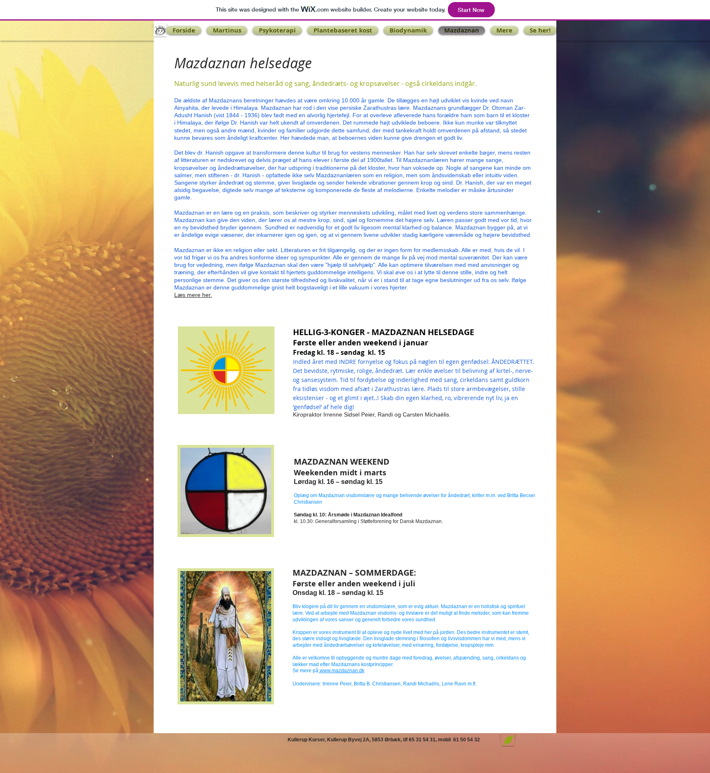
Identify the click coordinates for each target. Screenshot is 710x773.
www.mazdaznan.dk (341, 670)
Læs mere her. (193, 295)
